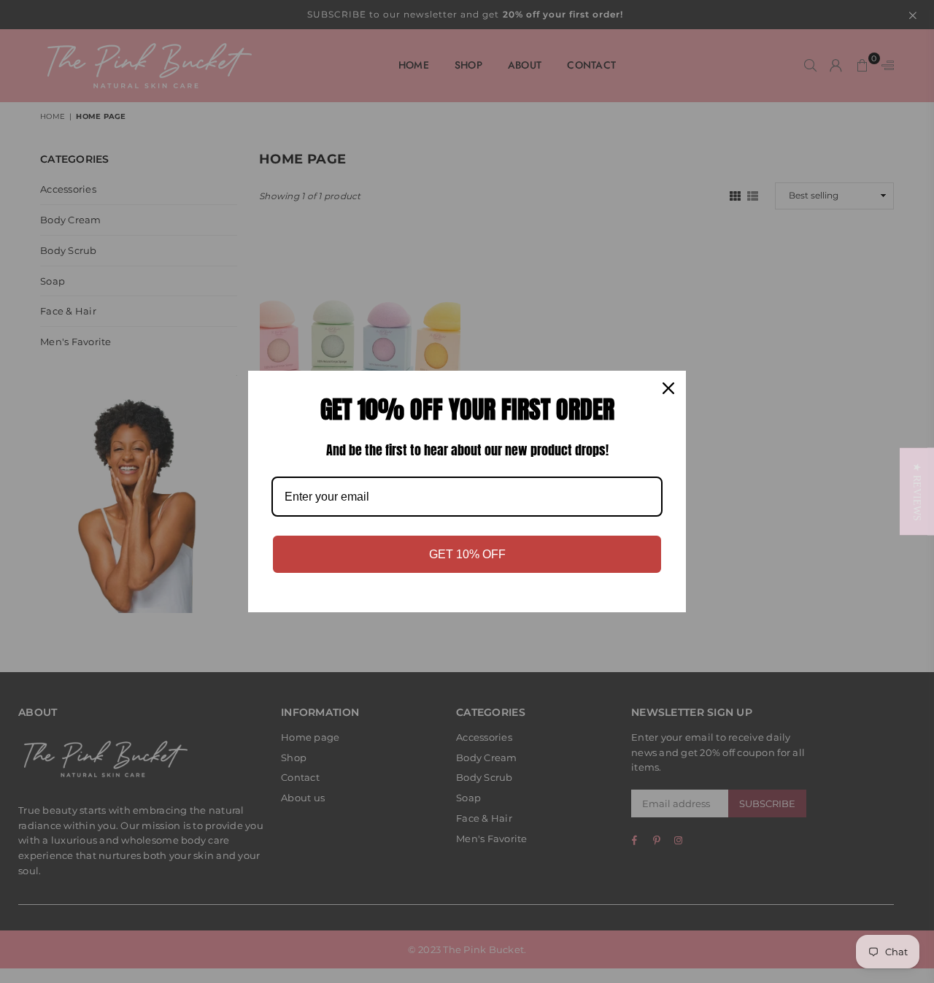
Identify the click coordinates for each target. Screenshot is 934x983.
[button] (917, 492)
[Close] (668, 388)
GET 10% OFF (467, 554)
